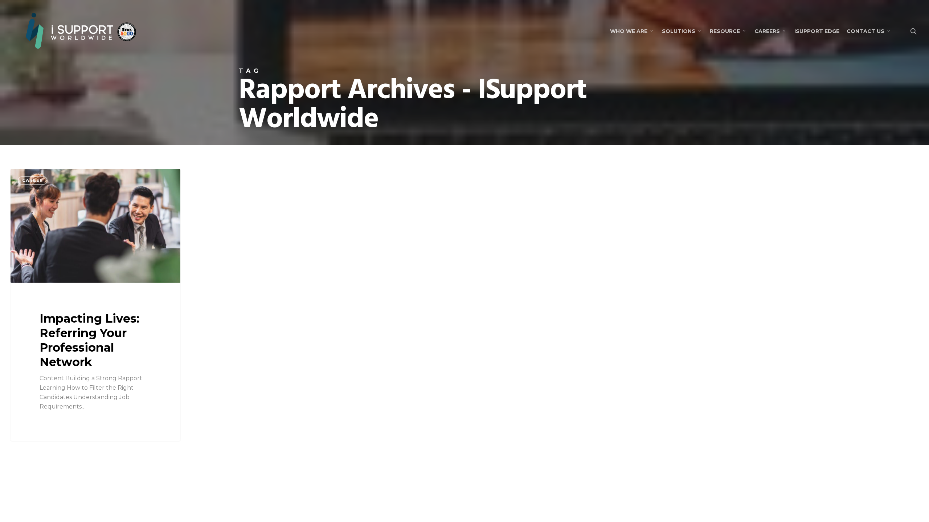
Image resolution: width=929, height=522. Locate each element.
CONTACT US (865, 31)
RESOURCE (725, 31)
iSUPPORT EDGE (816, 31)
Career (32, 180)
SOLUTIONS (678, 31)
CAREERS (767, 31)
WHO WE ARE (628, 31)
